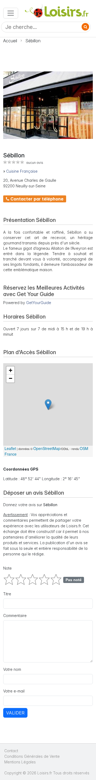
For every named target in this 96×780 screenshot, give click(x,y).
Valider (15, 712)
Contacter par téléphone (36, 199)
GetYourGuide (38, 302)
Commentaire (15, 615)
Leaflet (10, 448)
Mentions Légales (20, 762)
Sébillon (33, 40)
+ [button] (10, 370)
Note (7, 568)
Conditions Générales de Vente (32, 756)
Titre (7, 594)
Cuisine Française (22, 171)
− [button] (10, 378)
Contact (11, 750)
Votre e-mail (14, 691)
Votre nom (12, 669)
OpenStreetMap (46, 448)
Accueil (10, 40)
